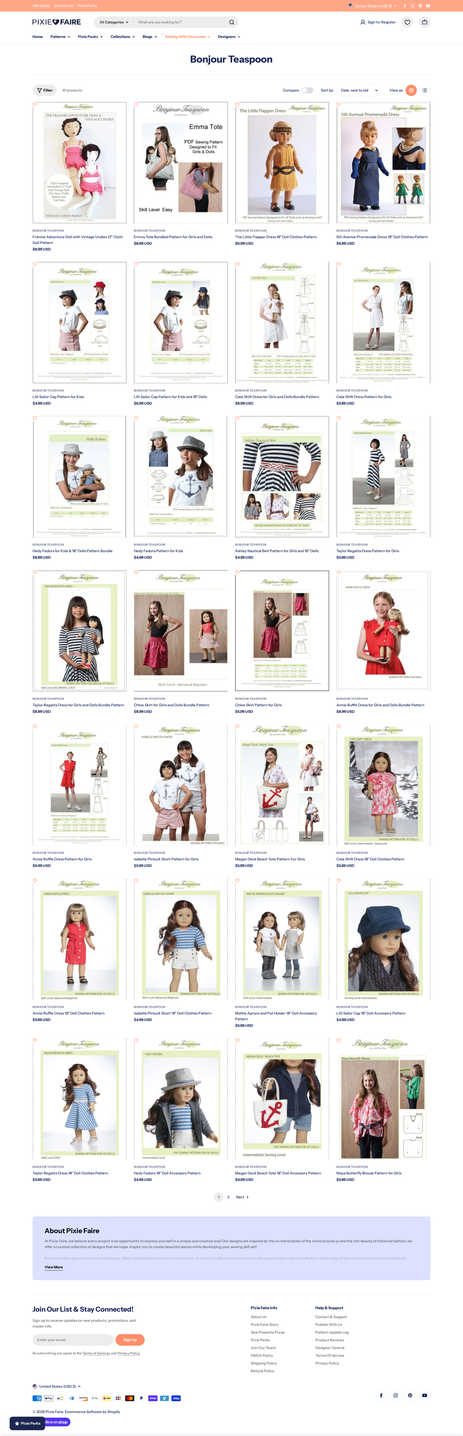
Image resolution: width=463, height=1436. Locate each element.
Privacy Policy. (129, 1353)
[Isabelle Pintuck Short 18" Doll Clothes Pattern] (181, 939)
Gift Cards (41, 5)
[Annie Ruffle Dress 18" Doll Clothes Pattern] (80, 939)
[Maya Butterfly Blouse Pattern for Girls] (383, 1099)
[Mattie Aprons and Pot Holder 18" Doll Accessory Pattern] (282, 939)
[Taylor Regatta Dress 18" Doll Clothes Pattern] (80, 1099)
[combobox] (166, 22)
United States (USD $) (373, 6)
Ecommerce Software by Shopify (92, 1411)
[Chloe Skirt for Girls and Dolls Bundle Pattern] (181, 631)
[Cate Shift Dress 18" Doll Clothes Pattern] (383, 785)
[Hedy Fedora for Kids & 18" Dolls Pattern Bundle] (80, 476)
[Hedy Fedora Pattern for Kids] (181, 476)
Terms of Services (96, 1353)
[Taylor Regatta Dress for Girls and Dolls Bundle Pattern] (80, 631)
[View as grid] (411, 90)
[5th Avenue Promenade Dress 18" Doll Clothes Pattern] (383, 162)
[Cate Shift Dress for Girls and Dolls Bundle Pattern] (282, 322)
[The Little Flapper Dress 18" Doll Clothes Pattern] (282, 162)
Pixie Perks (87, 5)
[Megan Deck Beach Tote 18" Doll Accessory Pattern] (282, 1099)
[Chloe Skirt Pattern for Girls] (282, 631)
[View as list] (424, 90)
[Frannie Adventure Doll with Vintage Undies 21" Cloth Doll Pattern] (80, 162)
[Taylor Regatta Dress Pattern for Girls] (383, 476)
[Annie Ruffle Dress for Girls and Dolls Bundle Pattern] (383, 631)
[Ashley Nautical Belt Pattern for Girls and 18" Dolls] (282, 476)
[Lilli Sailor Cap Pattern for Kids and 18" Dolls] (181, 322)
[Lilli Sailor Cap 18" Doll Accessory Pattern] (383, 939)
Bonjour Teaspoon (48, 230)
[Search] (232, 22)
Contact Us (63, 5)
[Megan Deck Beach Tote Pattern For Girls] (282, 785)
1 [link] (218, 1197)
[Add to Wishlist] (35, 104)
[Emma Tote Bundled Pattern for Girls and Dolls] (181, 162)
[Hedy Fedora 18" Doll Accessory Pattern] (181, 1099)
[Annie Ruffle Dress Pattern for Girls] (80, 785)
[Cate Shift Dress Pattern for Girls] (383, 322)
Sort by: (327, 90)
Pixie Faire (54, 1411)
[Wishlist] (407, 22)
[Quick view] (119, 112)
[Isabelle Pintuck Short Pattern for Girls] (181, 785)
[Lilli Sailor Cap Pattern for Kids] (80, 322)
